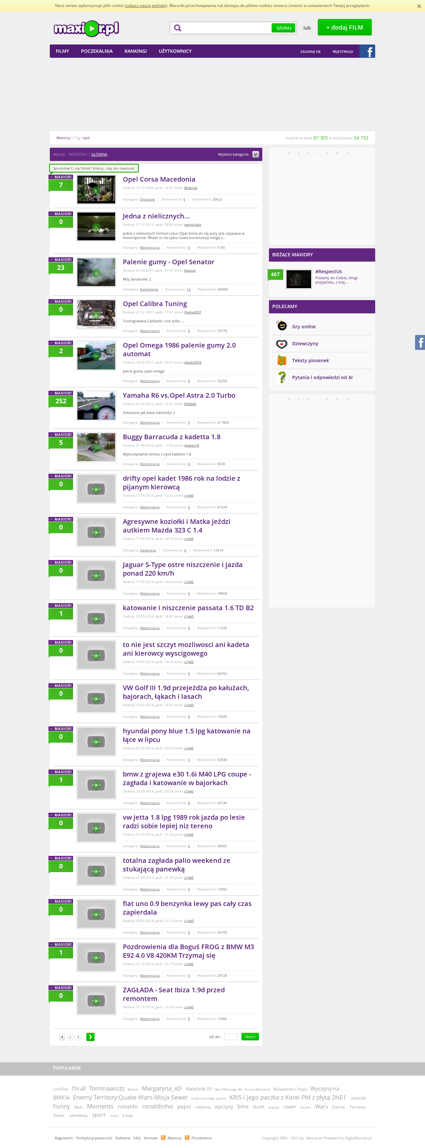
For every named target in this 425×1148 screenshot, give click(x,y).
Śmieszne (147, 199)
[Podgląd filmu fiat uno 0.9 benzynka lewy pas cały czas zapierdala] (96, 914)
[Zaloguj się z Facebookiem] (367, 51)
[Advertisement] (212, 94)
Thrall (78, 1088)
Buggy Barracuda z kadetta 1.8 (171, 436)
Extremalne (149, 289)
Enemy (338, 1107)
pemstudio (192, 224)
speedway (78, 1115)
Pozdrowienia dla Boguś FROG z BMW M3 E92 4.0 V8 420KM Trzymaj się (188, 951)
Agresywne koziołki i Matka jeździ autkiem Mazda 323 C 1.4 (176, 525)
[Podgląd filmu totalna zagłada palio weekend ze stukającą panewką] (96, 871)
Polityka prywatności (94, 1137)
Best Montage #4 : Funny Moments (242, 1089)
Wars (321, 1106)
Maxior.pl (86, 29)
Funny (61, 1106)
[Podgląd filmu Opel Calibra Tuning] (96, 314)
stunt (258, 1107)
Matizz (133, 1089)
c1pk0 (189, 495)
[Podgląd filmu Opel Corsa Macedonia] (96, 190)
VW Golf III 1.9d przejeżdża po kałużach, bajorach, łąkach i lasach (186, 692)
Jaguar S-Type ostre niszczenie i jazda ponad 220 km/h (183, 569)
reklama (203, 1107)
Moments (100, 1106)
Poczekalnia (202, 1137)
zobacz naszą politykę (146, 5)
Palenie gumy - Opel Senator (168, 261)
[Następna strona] (90, 1037)
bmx (242, 1106)
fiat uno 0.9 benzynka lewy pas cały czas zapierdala (187, 908)
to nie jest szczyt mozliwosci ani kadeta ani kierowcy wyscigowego (186, 649)
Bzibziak (190, 187)
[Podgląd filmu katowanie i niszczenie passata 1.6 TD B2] (96, 618)
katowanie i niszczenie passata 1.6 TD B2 (188, 607)
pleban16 (191, 445)
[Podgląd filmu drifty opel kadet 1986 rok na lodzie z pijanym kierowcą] (96, 489)
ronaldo (128, 1106)
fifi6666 (190, 403)
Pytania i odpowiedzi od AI (322, 377)
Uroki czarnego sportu (208, 1098)
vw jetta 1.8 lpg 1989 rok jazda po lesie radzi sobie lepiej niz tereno (184, 821)
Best (78, 1107)
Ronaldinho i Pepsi (290, 1089)
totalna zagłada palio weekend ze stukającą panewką (176, 864)
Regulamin (64, 1137)
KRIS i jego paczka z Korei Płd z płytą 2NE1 (287, 1097)
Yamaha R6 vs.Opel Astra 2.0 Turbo (179, 395)
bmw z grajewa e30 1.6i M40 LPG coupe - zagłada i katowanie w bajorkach (187, 778)
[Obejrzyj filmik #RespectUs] (299, 279)
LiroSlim (60, 1089)
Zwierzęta (148, 550)
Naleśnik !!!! (199, 1089)
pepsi (184, 1106)
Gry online (304, 326)
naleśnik (358, 1098)
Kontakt (151, 1137)
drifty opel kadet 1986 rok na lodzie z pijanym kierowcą (181, 482)
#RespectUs (328, 271)
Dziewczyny (305, 343)
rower (289, 1107)
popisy (274, 1107)
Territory (357, 1107)
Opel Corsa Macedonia (159, 179)
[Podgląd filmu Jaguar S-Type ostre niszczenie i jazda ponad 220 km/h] (96, 575)
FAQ (137, 1137)
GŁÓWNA (99, 154)
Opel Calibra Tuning (155, 303)
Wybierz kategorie (234, 154)
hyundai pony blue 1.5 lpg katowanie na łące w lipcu (187, 735)
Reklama (123, 1137)
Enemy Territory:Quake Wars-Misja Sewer (130, 1097)
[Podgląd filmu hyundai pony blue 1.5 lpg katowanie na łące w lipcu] (96, 741)
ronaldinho (157, 1106)
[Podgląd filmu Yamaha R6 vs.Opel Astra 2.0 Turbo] (96, 406)
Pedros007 (192, 312)
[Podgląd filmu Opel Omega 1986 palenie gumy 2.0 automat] (96, 355)
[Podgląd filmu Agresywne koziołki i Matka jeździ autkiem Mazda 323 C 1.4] (96, 532)
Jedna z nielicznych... (156, 215)
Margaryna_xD (162, 1088)
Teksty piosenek (310, 360)
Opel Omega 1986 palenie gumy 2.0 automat (179, 349)
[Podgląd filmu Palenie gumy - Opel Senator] (96, 272)
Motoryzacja (150, 247)
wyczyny (224, 1107)
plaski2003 (193, 362)
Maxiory (175, 1137)
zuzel (114, 1115)
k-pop (128, 1115)
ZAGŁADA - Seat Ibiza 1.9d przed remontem (174, 994)
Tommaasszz (107, 1088)
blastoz (190, 270)
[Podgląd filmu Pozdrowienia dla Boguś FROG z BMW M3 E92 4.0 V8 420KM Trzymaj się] (96, 957)
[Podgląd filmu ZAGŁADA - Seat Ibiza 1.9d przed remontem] (96, 1000)
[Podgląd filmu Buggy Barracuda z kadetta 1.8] (96, 447)
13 (189, 289)
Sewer (59, 1115)
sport (99, 1114)
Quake (305, 1107)
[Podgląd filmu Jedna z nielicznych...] (96, 226)
